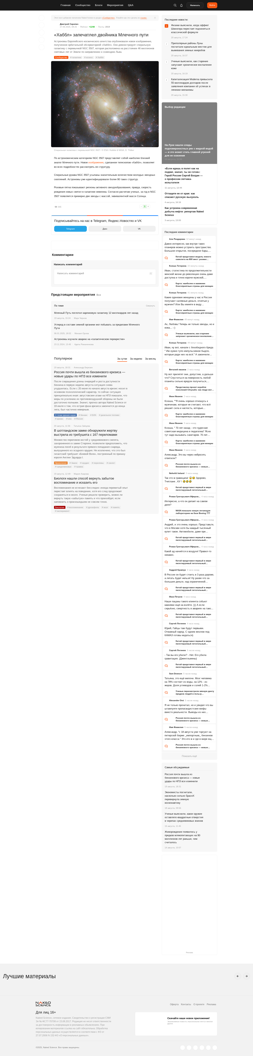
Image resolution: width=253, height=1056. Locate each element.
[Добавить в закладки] (42, 18)
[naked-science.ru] (214, 1047)
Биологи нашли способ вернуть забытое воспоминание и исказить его (84, 480)
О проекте (198, 1004)
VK (139, 229)
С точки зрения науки (65, 415)
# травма (78, 466)
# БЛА (93, 415)
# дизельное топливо (109, 415)
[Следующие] (246, 976)
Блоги (98, 5)
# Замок (73, 463)
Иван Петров (175, 597)
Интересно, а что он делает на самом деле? (186, 503)
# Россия (78, 419)
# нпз (68, 419)
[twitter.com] (182, 1047)
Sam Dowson (175, 673)
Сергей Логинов (177, 623)
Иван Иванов (176, 396)
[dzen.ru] (201, 1047)
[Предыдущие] (237, 976)
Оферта (174, 1004)
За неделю (136, 358)
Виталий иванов (177, 369)
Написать (195, 5)
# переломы (98, 463)
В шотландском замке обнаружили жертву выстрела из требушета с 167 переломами (85, 432)
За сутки (122, 358)
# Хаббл (100, 57)
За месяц (150, 358)
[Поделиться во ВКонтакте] (42, 47)
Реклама (211, 1004)
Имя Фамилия (176, 319)
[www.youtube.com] (195, 1047)
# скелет (111, 463)
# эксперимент (62, 511)
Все (98, 295)
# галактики (75, 57)
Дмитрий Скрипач (69, 24)
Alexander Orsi (176, 700)
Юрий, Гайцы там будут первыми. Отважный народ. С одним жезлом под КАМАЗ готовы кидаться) (187, 632)
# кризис (59, 419)
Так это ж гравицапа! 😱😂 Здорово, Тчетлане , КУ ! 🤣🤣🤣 (185, 480)
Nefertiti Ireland (176, 473)
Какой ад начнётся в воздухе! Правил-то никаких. (188, 553)
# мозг (105, 507)
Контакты (186, 1004)
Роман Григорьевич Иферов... (184, 496)
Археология (60, 463)
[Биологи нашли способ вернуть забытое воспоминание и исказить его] (143, 489)
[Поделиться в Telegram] (42, 40)
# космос (88, 57)
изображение (96, 162)
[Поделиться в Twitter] (42, 32)
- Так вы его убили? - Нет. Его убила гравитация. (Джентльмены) (185, 657)
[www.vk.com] (189, 1047)
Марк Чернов (80, 318)
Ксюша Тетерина (177, 266)
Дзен (105, 229)
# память (115, 507)
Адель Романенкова (84, 344)
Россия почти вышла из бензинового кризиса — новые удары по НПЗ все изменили (89, 374)
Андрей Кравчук (177, 570)
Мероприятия (115, 5)
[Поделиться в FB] (42, 25)
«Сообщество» (108, 18)
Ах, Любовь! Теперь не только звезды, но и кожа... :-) (189, 326)
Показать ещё (189, 756)
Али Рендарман (177, 239)
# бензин (83, 415)
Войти (212, 5)
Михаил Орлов (82, 333)
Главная (66, 5)
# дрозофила (92, 507)
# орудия (84, 463)
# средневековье (63, 466)
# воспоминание (75, 507)
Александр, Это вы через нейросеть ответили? (185, 456)
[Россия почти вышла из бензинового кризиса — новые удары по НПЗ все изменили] (143, 383)
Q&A (130, 5)
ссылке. (143, 18)
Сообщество (82, 5)
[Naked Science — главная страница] (47, 5)
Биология (59, 507)
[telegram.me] (208, 1047)
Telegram (70, 229)
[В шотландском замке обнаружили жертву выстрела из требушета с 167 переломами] (143, 441)
